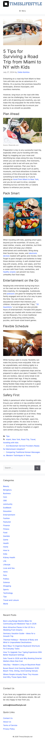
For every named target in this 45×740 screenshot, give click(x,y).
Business (7, 493)
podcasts (11, 294)
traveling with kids (10, 443)
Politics (6, 579)
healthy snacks (9, 272)
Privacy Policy (9, 729)
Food (5, 533)
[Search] (37, 467)
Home (5, 547)
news (5, 572)
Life (4, 561)
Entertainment (9, 515)
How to (6, 550)
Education (7, 511)
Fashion (6, 518)
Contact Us (8, 718)
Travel (32, 439)
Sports (6, 589)
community (7, 504)
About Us (7, 722)
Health (6, 543)
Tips (8, 436)
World (5, 604)
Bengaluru (7, 490)
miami (8, 439)
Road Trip (25, 439)
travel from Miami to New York (25, 179)
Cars (5, 497)
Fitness (6, 529)
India (5, 554)
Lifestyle (6, 565)
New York (16, 439)
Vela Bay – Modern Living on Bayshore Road (21, 665)
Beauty (6, 486)
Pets (5, 575)
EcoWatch (7, 508)
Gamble (6, 536)
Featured (7, 522)
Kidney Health (9, 557)
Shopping (7, 586)
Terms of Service (10, 725)
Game (5, 540)
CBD (5, 501)
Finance (6, 525)
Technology (8, 593)
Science (6, 582)
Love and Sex (9, 568)
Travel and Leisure (11, 600)
